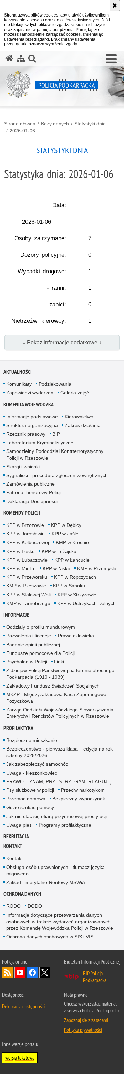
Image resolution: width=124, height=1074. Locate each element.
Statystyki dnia (90, 123)
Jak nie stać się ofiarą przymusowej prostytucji (56, 816)
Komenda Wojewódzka (28, 404)
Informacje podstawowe (32, 416)
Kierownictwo (79, 416)
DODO (35, 906)
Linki (59, 661)
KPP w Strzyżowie (77, 594)
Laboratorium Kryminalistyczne (39, 442)
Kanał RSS (7, 972)
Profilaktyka (18, 728)
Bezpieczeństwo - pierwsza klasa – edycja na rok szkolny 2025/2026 (59, 752)
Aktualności (17, 371)
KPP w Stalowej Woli (28, 594)
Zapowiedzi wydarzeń (29, 392)
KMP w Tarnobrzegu (28, 603)
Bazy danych (55, 123)
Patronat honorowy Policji (33, 492)
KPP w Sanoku (69, 585)
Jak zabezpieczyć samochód (37, 764)
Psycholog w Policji (26, 661)
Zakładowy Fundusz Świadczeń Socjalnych (53, 686)
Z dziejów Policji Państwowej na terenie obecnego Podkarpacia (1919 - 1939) (60, 674)
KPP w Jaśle (65, 533)
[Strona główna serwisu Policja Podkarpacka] (9, 58)
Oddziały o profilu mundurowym (40, 627)
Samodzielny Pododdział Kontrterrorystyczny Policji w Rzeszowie (54, 454)
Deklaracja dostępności (23, 1006)
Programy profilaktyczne (65, 825)
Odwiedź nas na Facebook (32, 972)
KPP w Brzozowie (25, 525)
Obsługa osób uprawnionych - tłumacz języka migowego (55, 870)
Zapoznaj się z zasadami (86, 1020)
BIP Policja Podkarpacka (94, 976)
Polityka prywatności (83, 1029)
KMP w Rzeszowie (26, 585)
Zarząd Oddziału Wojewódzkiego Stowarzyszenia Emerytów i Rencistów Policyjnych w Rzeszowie (59, 713)
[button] (111, 59)
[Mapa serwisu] (21, 58)
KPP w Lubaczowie (27, 560)
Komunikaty (19, 384)
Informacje (16, 614)
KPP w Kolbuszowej (27, 542)
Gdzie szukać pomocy (30, 807)
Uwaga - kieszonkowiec (31, 773)
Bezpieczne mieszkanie (31, 740)
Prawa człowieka (76, 635)
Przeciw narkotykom (83, 790)
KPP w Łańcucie (72, 560)
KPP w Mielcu (21, 568)
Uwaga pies (19, 825)
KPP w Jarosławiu (25, 533)
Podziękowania (55, 384)
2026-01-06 (22, 131)
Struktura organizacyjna (32, 425)
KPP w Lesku (20, 551)
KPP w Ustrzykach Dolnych (86, 603)
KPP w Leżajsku (59, 551)
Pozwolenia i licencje (28, 635)
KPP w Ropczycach (75, 577)
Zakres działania (83, 425)
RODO (13, 906)
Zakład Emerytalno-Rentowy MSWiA (45, 882)
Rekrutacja (16, 836)
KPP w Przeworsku (26, 577)
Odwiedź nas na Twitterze (44, 972)
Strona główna (19, 123)
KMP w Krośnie (72, 542)
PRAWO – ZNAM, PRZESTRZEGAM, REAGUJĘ (58, 781)
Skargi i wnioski (23, 466)
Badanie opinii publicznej (33, 644)
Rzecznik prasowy (25, 434)
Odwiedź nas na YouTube (19, 972)
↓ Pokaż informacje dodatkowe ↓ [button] (62, 342)
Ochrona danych (22, 893)
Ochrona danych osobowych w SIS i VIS (49, 936)
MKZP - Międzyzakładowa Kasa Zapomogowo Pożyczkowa (56, 698)
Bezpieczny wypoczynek (78, 798)
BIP (56, 434)
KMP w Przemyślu (96, 568)
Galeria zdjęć (74, 392)
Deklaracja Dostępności (32, 501)
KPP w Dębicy (66, 525)
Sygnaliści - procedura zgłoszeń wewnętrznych (57, 475)
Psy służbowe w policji (30, 790)
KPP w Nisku (56, 568)
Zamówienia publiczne (30, 484)
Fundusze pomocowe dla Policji (40, 653)
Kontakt (12, 846)
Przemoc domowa (25, 798)
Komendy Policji (21, 513)
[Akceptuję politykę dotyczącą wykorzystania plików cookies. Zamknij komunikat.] (115, 5)
